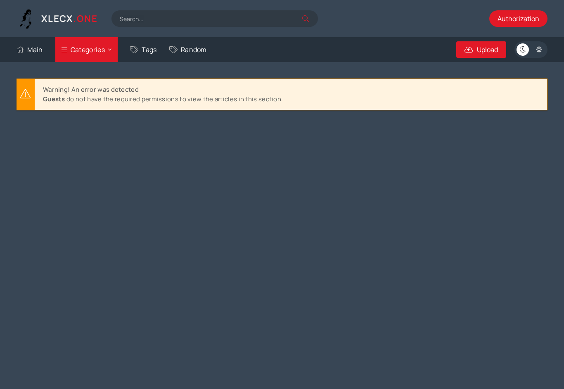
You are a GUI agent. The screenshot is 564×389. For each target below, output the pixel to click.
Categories (88, 49)
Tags (149, 49)
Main (35, 49)
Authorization (518, 18)
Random (194, 49)
